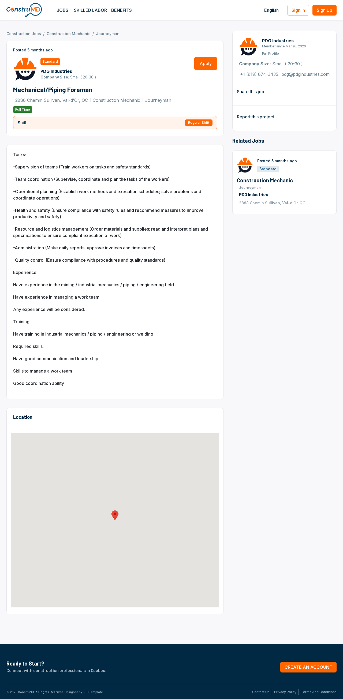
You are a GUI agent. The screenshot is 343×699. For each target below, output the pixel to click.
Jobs (62, 10)
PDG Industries (278, 40)
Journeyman (108, 33)
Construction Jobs (23, 33)
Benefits (121, 10)
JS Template (93, 692)
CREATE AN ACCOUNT (308, 667)
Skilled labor (90, 10)
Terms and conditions (319, 692)
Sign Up (324, 10)
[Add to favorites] (327, 203)
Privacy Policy (285, 692)
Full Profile (270, 53)
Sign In (298, 10)
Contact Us (261, 692)
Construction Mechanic (68, 33)
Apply (206, 63)
